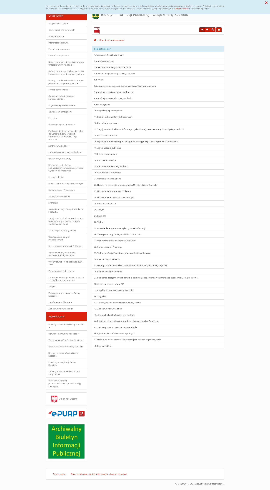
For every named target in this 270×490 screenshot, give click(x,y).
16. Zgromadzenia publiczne (107, 147)
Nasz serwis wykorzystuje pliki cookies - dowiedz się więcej (99, 474)
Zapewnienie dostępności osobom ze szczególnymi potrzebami (66, 279)
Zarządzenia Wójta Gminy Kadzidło (65, 340)
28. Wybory (99, 222)
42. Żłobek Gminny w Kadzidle (108, 308)
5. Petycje (98, 79)
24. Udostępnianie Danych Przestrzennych (114, 197)
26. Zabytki (99, 209)
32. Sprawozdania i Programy (108, 246)
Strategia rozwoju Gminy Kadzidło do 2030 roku (65, 210)
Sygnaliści (53, 202)
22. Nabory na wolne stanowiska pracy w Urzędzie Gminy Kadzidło (125, 185)
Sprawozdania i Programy (60, 190)
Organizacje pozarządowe (61, 105)
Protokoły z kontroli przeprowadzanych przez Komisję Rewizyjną (64, 383)
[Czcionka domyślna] (202, 29)
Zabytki (52, 286)
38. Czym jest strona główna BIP (109, 284)
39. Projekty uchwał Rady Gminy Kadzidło (113, 290)
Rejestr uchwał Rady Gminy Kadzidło (65, 346)
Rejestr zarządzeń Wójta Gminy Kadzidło (63, 354)
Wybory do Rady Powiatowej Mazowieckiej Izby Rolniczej (61, 254)
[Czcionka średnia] (207, 29)
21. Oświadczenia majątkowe (107, 178)
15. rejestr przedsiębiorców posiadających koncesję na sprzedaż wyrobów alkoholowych (136, 141)
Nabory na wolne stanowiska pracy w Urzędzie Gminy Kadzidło (66, 63)
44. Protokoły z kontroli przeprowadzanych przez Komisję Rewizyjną (126, 321)
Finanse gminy (55, 36)
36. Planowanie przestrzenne (108, 271)
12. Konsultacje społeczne (106, 123)
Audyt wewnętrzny (57, 23)
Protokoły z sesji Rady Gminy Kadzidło (62, 363)
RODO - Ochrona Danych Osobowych (65, 183)
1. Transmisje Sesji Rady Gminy (109, 55)
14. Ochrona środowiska (105, 135)
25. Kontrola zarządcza (105, 203)
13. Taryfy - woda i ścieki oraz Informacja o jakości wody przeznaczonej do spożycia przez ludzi (139, 129)
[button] (266, 2)
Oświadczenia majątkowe (60, 111)
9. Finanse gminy (102, 104)
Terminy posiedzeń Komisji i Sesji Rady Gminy (64, 373)
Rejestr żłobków (55, 177)
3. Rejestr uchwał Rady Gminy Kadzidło (112, 67)
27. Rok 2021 (100, 215)
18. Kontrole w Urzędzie (105, 160)
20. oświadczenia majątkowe (107, 172)
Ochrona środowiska (58, 89)
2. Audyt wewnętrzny (104, 61)
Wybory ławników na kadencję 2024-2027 (65, 263)
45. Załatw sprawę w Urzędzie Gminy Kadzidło (116, 327)
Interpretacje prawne (58, 42)
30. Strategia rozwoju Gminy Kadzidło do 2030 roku (118, 234)
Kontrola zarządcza (57, 55)
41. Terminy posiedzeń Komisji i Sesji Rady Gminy (117, 302)
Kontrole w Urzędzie (58, 145)
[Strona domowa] (95, 40)
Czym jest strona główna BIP (61, 29)
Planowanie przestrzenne (61, 124)
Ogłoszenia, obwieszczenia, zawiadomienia (61, 97)
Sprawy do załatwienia (59, 196)
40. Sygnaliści (100, 296)
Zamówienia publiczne (59, 302)
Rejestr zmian (59, 474)
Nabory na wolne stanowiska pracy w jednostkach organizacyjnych (66, 82)
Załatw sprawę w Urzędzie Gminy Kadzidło (64, 294)
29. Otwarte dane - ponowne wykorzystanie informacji (119, 228)
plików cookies (182, 8)
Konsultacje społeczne (59, 49)
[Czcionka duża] (212, 29)
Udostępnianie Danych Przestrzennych (59, 238)
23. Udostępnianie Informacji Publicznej (112, 191)
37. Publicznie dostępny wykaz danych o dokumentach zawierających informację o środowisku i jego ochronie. (146, 277)
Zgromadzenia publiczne (60, 271)
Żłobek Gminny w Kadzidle (60, 308)
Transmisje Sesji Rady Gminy (62, 230)
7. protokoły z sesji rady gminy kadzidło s (113, 92)
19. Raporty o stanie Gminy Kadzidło (111, 166)
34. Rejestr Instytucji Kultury (107, 259)
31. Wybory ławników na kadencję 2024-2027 (115, 240)
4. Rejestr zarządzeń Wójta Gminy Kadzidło (114, 73)
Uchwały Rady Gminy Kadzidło (63, 333)
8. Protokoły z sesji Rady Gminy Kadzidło (113, 98)
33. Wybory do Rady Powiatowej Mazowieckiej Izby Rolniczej (122, 253)
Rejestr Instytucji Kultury (59, 158)
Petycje (52, 118)
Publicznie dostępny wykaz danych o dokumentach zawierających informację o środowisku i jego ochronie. (65, 135)
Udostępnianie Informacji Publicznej (65, 246)
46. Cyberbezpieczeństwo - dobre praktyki (114, 333)
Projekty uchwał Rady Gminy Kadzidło (66, 324)
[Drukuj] (219, 29)
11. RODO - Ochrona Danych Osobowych (113, 116)
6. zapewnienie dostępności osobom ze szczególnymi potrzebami (125, 85)
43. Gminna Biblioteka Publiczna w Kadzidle (114, 315)
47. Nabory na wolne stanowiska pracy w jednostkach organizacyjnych (127, 339)
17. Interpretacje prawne (105, 154)
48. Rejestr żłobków (103, 346)
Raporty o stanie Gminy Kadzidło (64, 152)
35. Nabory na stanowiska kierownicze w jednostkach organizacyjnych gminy (130, 265)
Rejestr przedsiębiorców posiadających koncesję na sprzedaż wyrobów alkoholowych (65, 168)
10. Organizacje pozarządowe (108, 110)
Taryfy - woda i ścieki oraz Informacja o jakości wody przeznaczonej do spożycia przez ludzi (65, 221)
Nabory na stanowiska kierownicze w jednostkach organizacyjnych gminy (66, 72)
